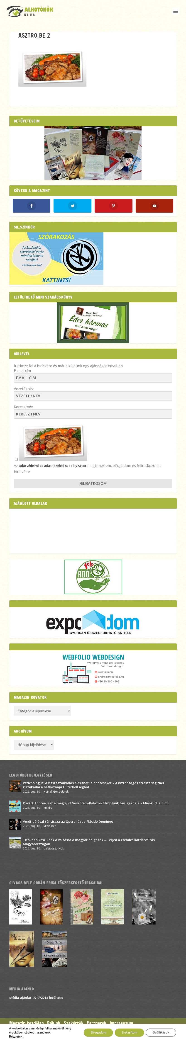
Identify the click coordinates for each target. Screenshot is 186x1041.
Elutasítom (129, 1032)
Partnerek (96, 1023)
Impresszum (121, 1023)
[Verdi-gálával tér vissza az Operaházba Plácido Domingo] (15, 824)
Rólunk (53, 1023)
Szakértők (73, 1023)
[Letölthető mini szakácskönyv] (93, 322)
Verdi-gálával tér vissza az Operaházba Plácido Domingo (68, 821)
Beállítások (161, 1032)
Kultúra (48, 808)
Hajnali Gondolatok (56, 791)
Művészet (50, 826)
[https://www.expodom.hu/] (93, 622)
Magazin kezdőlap (26, 1023)
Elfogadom (98, 1032)
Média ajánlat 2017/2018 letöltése (36, 997)
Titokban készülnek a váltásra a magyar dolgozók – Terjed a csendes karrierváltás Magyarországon (89, 842)
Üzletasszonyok (54, 848)
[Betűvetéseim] (93, 153)
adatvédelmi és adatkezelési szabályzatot (52, 465)
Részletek (15, 1037)
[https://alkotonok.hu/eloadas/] (56, 283)
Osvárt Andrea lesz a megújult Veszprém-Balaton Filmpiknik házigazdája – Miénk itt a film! (96, 803)
